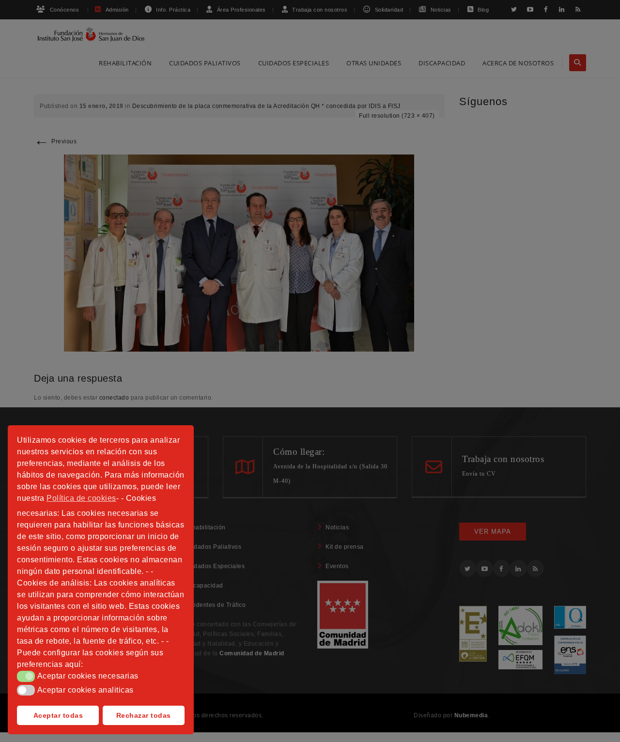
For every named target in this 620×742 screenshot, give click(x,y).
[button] (26, 676)
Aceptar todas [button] (58, 715)
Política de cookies (81, 498)
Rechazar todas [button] (143, 715)
